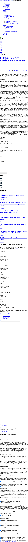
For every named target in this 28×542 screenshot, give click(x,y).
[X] (14, 183)
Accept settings (3, 541)
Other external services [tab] (5, 502)
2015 (1, 39)
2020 (1, 45)
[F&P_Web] (6, 0)
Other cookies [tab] (3, 531)
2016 (1, 41)
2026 (1, 53)
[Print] (14, 187)
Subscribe (17, 248)
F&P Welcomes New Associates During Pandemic (13, 59)
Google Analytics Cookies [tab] (5, 488)
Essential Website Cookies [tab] (5, 454)
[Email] (14, 185)
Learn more (4, 431)
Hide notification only (11, 541)
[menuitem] (15, 4)
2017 (1, 42)
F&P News (9, 70)
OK (1, 431)
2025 (1, 52)
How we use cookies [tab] (4, 439)
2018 (1, 43)
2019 (1, 44)
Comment (2, 161)
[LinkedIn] (14, 181)
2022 (1, 48)
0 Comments (3, 70)
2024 (1, 50)
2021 (1, 47)
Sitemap (1, 313)
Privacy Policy (8, 313)
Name (1, 154)
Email (1, 156)
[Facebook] (14, 179)
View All (2, 242)
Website (1, 159)
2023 (1, 49)
